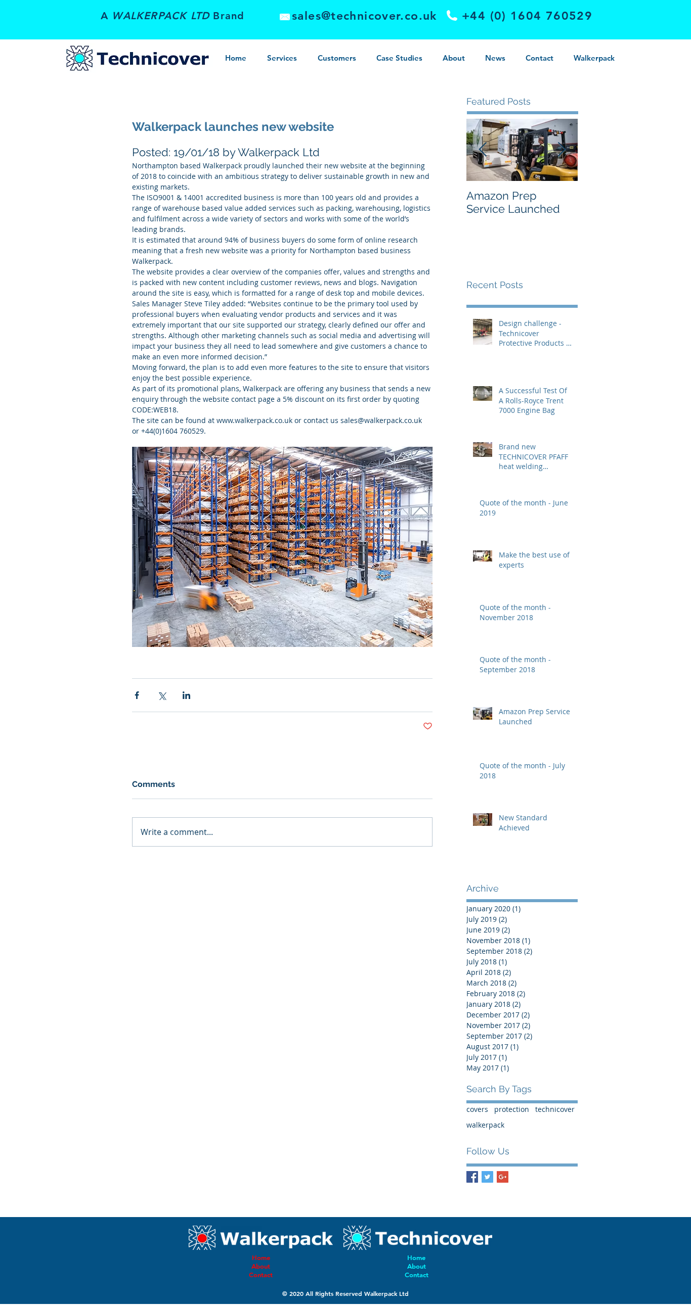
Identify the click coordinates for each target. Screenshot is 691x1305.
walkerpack (485, 1125)
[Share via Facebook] (137, 695)
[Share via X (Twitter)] (161, 695)
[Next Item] (561, 150)
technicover (555, 1109)
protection (511, 1109)
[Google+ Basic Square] (502, 1177)
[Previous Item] (482, 150)
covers (477, 1109)
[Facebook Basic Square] (472, 1177)
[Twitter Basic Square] (487, 1177)
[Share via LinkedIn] (186, 695)
